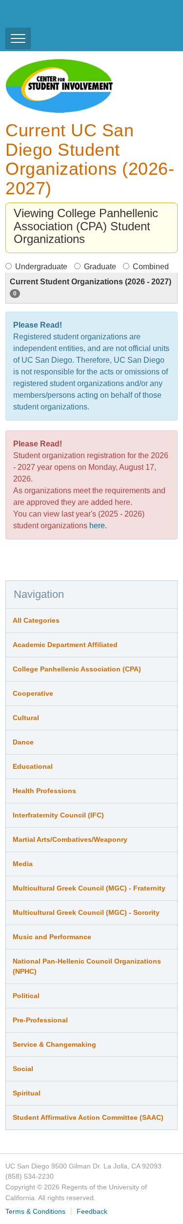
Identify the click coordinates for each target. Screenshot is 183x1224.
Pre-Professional (40, 1020)
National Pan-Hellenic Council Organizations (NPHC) (87, 966)
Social (23, 1069)
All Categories (36, 620)
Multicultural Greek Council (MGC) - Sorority (86, 912)
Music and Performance (52, 937)
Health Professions (44, 791)
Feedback (92, 1211)
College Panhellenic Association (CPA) (77, 669)
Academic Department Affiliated (65, 645)
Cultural (26, 718)
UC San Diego (61, 19)
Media (23, 864)
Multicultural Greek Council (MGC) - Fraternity (89, 888)
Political (26, 996)
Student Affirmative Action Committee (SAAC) (88, 1117)
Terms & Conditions (35, 1211)
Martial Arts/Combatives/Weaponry (70, 839)
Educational (33, 766)
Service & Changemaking (54, 1044)
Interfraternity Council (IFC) (58, 815)
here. (98, 525)
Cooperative (33, 693)
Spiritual (27, 1093)
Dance (23, 742)
